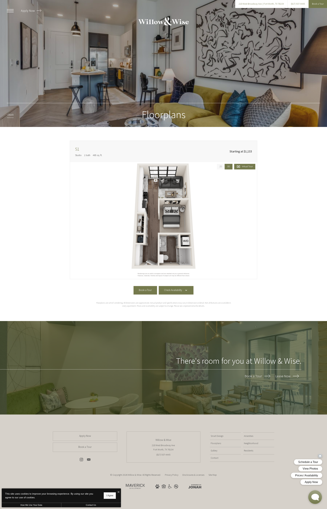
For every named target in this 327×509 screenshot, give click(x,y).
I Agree (109, 495)
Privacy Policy (171, 474)
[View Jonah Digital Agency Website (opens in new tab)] (194, 487)
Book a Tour (254, 376)
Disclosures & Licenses (193, 474)
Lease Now (283, 376)
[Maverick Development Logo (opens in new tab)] (135, 489)
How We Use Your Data (31, 505)
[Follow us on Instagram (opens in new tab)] (81, 460)
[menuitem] (225, 436)
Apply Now (28, 11)
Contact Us (91, 505)
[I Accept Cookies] (119, 492)
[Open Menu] (10, 10)
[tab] (221, 166)
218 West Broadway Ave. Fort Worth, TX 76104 (163, 447)
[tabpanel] (163, 220)
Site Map (212, 474)
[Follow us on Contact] (88, 460)
